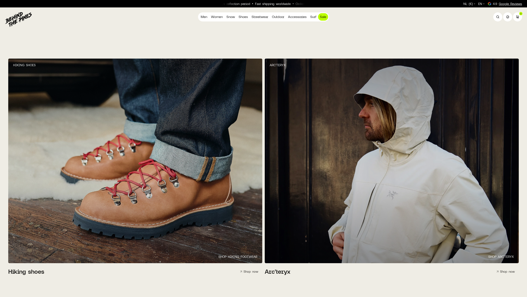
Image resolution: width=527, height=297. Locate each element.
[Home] (18, 19)
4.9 (507, 4)
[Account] (507, 16)
